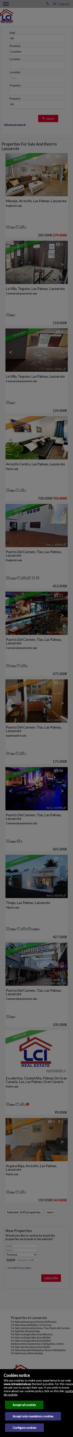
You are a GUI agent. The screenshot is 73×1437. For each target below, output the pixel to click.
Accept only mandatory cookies (33, 1416)
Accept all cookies (24, 1405)
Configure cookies (24, 1427)
